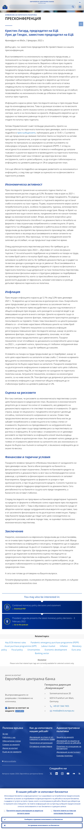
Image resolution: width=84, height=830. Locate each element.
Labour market (48, 646)
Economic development (56, 650)
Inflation (64, 646)
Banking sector (42, 654)
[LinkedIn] (56, 773)
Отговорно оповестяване (41, 747)
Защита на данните (65, 737)
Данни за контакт (10, 748)
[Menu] (80, 7)
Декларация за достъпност (69, 752)
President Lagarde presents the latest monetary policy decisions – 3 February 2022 (43, 621)
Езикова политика (65, 756)
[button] (79, 2)
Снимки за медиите (11, 745)
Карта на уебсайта (10, 761)
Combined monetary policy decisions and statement (36, 607)
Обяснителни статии (11, 741)
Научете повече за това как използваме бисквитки (64, 812)
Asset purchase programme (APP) (21, 646)
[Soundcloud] (73, 773)
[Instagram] (62, 773)
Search (73, 7)
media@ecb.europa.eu (63, 711)
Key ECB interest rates (15, 643)
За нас (5, 734)
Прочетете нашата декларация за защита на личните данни (24, 812)
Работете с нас (9, 737)
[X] (50, 773)
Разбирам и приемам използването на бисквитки (43, 819)
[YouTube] (68, 773)
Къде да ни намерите (11, 752)
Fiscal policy (17, 650)
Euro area (76, 650)
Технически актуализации (41, 743)
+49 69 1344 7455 (61, 706)
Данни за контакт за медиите (17, 709)
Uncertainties (33, 650)
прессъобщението (26, 133)
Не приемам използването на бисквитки (43, 825)
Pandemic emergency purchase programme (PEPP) (55, 643)
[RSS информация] (79, 773)
